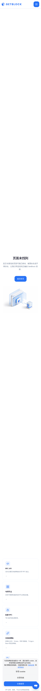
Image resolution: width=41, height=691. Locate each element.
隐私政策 (31, 665)
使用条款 (21, 667)
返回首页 (20, 279)
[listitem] (20, 569)
